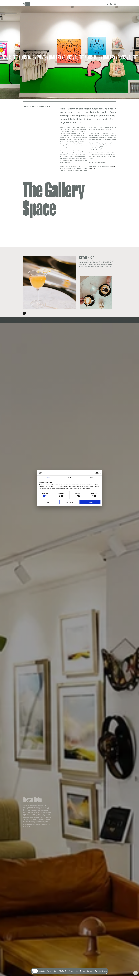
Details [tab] (69, 477)
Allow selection (69, 502)
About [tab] (91, 477)
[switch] (61, 496)
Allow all (90, 502)
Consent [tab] (48, 477)
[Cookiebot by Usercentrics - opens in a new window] (94, 473)
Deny (48, 502)
